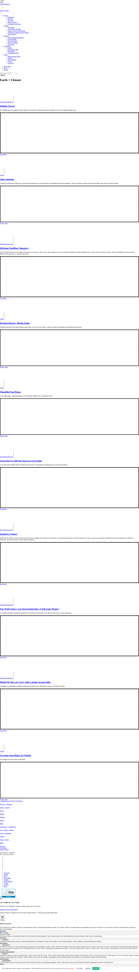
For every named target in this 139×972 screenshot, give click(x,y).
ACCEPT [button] (96, 968)
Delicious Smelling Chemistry (14, 248)
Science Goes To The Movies (16, 31)
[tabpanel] (69, 936)
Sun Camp (11, 44)
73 (9, 801)
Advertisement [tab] (4, 959)
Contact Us (11, 63)
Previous (6, 801)
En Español (7, 66)
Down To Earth (12, 41)
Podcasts (10, 19)
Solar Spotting (7, 179)
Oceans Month (12, 39)
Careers (10, 61)
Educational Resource (6, 102)
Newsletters (11, 51)
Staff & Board (12, 60)
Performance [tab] (4, 943)
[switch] (1, 939)
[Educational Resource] (22, 102)
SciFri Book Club (13, 49)
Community (7, 46)
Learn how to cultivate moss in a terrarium (21, 461)
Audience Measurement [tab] (7, 952)
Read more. (71, 968)
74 (11, 801)
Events (10, 48)
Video (2, 175)
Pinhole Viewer (7, 106)
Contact (6, 885)
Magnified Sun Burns (10, 392)
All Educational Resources (15, 38)
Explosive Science (8, 534)
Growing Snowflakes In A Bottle (15, 755)
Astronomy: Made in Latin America (18, 32)
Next (21, 801)
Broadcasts (11, 17)
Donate (6, 70)
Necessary (5, 932)
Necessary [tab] (3, 931)
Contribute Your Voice (14, 24)
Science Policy (12, 34)
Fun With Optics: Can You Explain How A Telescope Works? (29, 609)
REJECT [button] (88, 968)
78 (17, 801)
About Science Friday (14, 56)
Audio (6, 15)
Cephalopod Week (13, 53)
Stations (10, 58)
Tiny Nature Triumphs (14, 29)
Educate (6, 36)
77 (16, 801)
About (6, 55)
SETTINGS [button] (79, 968)
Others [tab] (2, 964)
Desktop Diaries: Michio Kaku (15, 323)
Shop (5, 68)
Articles (6, 26)
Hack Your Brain (13, 43)
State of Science (12, 22)
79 (19, 801)
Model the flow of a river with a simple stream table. (25, 682)
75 (13, 801)
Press (5, 886)
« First (2, 801)
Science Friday (4, 10)
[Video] (13, 175)
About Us (7, 873)
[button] (5, 4)
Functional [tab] (3, 938)
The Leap (10, 20)
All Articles (11, 27)
